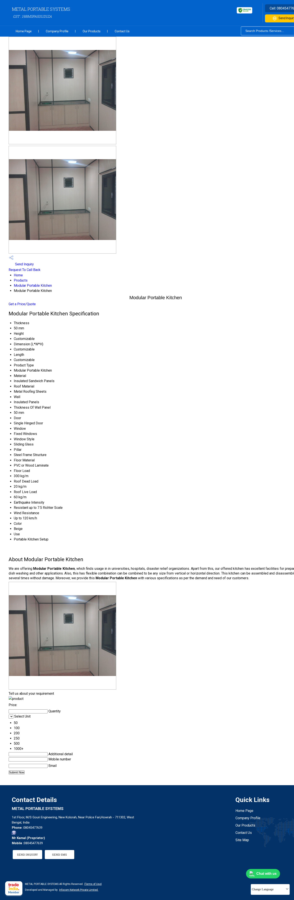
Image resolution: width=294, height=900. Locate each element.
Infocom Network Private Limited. (78, 889)
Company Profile (57, 31)
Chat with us (266, 873)
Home (18, 275)
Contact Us (122, 31)
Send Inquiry (24, 264)
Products (21, 280)
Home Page (24, 31)
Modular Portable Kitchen (33, 285)
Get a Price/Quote (22, 304)
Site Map (242, 840)
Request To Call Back (24, 270)
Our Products (92, 31)
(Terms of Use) (93, 884)
